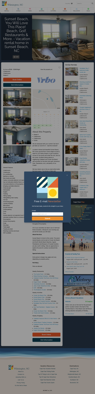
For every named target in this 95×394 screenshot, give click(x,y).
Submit (47, 218)
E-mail (34, 210)
